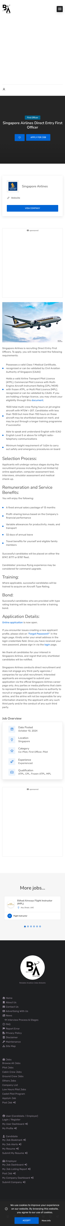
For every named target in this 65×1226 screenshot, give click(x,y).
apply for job (38, 137)
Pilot (45, 751)
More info (46, 1220)
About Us (10, 1002)
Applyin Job (9, 1098)
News (8, 1015)
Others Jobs (9, 1080)
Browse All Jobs (11, 1063)
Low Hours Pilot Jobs (14, 1089)
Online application (12, 622)
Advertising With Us (16, 1011)
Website (15, 197)
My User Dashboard (13, 1124)
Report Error (12, 1028)
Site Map (10, 1046)
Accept (27, 1220)
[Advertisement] (32, 47)
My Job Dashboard (13, 1164)
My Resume (9, 1148)
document (37, 400)
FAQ (7, 1024)
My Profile (8, 1128)
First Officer (35, 751)
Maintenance (13, 1041)
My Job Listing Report (15, 1169)
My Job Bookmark (12, 1140)
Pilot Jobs (7, 1067)
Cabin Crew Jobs (12, 1071)
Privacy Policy (13, 1033)
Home (8, 998)
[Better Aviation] (6, 8)
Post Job (7, 1102)
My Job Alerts (10, 1144)
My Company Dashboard (16, 1177)
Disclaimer (11, 1037)
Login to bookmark (20, 137)
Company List (10, 1085)
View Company (32, 208)
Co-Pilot (23, 751)
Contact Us (11, 1006)
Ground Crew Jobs (12, 1076)
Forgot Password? (39, 633)
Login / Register (11, 1119)
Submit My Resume (13, 1153)
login (47, 644)
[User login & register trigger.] (4, 89)
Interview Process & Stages (22, 1019)
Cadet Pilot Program (13, 1093)
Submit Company (12, 1182)
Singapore (24, 741)
